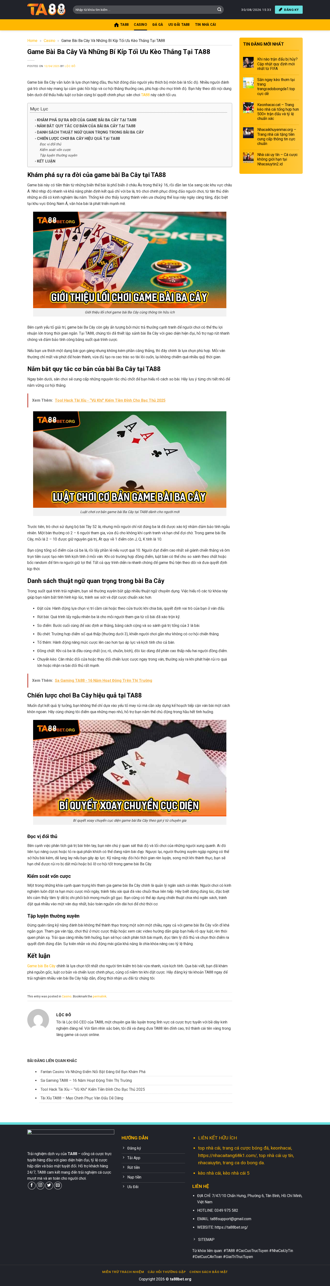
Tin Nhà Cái (205, 25)
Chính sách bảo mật (208, 1272)
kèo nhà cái (209, 1173)
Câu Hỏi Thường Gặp (167, 1272)
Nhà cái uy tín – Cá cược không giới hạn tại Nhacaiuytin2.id (277, 159)
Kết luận (46, 161)
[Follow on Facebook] (32, 1186)
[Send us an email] (58, 1186)
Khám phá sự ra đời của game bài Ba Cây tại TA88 (86, 120)
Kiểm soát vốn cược (55, 150)
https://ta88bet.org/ (231, 1227)
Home (32, 40)
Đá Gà (157, 25)
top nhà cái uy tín (276, 1155)
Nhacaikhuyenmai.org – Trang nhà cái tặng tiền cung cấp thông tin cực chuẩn (276, 136)
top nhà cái (209, 1148)
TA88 (145, 95)
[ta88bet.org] (46, 9)
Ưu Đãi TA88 (179, 25)
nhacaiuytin (209, 1162)
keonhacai (281, 1148)
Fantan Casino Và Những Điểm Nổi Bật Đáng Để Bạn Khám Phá (93, 1071)
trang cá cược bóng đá (245, 1148)
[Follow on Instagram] (40, 1186)
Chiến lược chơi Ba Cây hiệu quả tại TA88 (78, 138)
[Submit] (219, 10)
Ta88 (124, 25)
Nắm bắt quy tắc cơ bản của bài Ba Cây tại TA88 (86, 126)
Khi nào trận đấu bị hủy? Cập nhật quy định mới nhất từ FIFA (277, 64)
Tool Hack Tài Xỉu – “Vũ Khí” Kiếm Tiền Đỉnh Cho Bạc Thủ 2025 (93, 1089)
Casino (140, 25)
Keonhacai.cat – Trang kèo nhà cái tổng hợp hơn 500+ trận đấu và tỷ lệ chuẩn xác (278, 111)
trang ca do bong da (243, 1162)
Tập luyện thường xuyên (58, 155)
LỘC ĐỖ (70, 66)
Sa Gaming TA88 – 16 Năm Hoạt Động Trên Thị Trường (86, 1080)
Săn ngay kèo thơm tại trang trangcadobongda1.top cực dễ (276, 86)
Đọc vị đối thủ (50, 144)
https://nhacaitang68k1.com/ (227, 1155)
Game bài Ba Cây (41, 966)
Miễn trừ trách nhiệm (123, 1272)
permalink (99, 996)
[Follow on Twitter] (49, 1186)
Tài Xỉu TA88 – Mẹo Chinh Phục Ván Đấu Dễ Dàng (82, 1098)
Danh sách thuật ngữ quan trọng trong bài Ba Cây (90, 132)
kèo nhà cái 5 (236, 1173)
